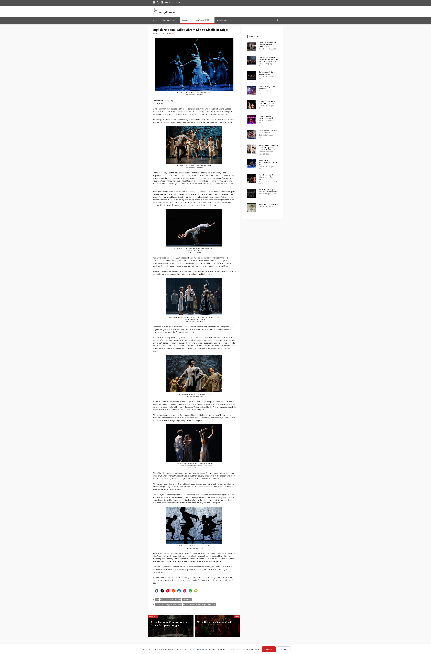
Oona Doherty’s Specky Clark (214, 622)
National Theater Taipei (198, 605)
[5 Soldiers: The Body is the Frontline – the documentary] (251, 196)
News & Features (168, 20)
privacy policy (254, 649)
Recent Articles (222, 20)
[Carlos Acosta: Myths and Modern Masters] (251, 78)
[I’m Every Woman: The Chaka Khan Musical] (251, 122)
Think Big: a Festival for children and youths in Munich (267, 177)
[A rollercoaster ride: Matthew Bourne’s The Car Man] (251, 166)
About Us (169, 2)
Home (155, 20)
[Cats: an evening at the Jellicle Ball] (251, 93)
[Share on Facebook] (156, 591)
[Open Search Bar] (277, 20)
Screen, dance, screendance (268, 204)
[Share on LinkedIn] (179, 591)
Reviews (185, 20)
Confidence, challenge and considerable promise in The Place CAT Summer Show (268, 59)
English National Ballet (174, 605)
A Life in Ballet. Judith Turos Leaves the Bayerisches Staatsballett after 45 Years (268, 147)
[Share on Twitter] (162, 591)
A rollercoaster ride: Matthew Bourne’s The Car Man (268, 162)
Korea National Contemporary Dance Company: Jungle (168, 624)
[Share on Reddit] (173, 591)
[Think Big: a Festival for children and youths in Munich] (251, 181)
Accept (269, 649)
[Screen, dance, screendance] (251, 210)
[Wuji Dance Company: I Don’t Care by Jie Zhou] (251, 108)
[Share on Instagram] (184, 591)
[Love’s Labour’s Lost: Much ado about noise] (251, 137)
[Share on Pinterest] (167, 591)
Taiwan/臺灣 (186, 599)
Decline (284, 649)
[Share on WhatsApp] (190, 591)
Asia (157, 599)
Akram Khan (160, 605)
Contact (178, 2)
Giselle (185, 605)
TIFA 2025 (211, 605)
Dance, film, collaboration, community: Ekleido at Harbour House (268, 45)
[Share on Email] (196, 591)
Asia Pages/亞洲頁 (202, 20)
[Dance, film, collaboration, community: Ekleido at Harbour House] (251, 49)
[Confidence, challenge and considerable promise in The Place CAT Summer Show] (251, 63)
